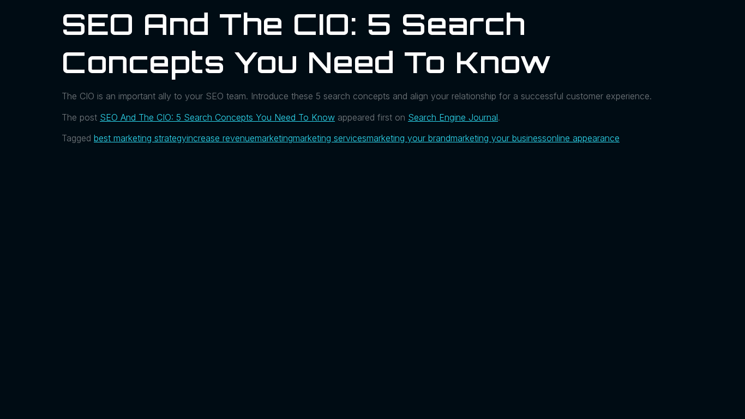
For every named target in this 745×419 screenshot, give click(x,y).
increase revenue (221, 138)
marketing (274, 138)
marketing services (330, 138)
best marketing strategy (140, 138)
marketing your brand (408, 138)
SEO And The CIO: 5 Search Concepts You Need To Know (217, 117)
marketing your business (498, 138)
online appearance (583, 138)
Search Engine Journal (453, 117)
